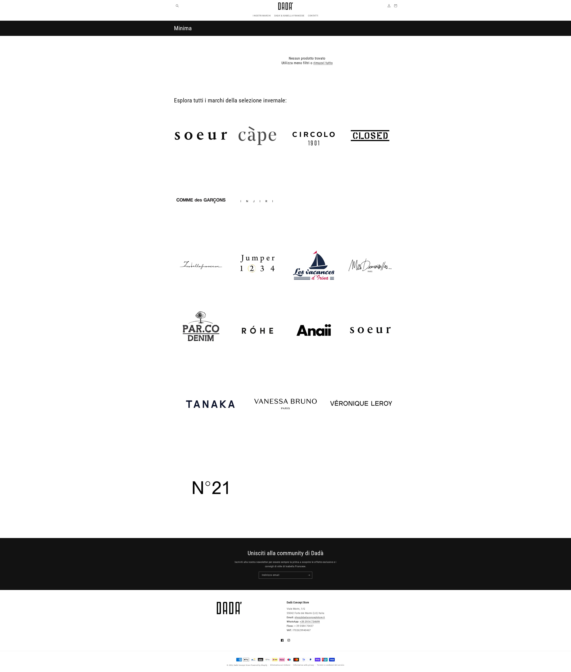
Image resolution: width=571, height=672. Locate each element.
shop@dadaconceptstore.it (310, 617)
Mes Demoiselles (352, 296)
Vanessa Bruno (257, 444)
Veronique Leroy (333, 444)
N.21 (176, 528)
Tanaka (178, 444)
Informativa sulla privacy (303, 665)
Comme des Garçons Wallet (189, 232)
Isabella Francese (184, 296)
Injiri (233, 232)
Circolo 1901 (294, 167)
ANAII (290, 361)
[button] (177, 6)
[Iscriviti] (309, 575)
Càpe (233, 167)
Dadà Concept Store (242, 665)
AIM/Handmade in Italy (187, 167)
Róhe (233, 361)
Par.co (178, 361)
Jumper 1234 (237, 296)
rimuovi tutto (323, 63)
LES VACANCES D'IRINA (300, 296)
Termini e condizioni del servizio (330, 665)
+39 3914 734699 (310, 621)
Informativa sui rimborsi (280, 665)
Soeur (346, 361)
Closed (347, 167)
